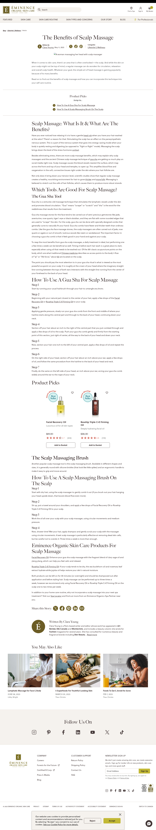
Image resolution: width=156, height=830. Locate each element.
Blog (4, 30)
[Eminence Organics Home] (19, 10)
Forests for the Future (47, 765)
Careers (40, 760)
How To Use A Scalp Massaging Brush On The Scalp (80, 109)
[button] (140, 10)
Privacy (36, 806)
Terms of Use (57, 806)
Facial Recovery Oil (56, 422)
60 (58, 256)
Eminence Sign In (116, 806)
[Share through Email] (82, 608)
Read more (92, 634)
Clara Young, (48, 47)
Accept (112, 820)
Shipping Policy (78, 765)
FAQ (73, 775)
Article (24, 30)
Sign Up (144, 771)
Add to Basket (60, 445)
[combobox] (59, 9)
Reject (92, 820)
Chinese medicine (69, 253)
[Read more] (30, 670)
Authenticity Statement (75, 806)
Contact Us (76, 770)
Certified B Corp (44, 770)
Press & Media (43, 775)
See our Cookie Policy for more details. (60, 824)
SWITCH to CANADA (146, 806)
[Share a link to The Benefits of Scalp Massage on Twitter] (71, 46)
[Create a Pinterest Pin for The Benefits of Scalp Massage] (81, 46)
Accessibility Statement (97, 806)
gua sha (93, 159)
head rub (87, 135)
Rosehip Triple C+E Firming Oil (59, 301)
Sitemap (46, 806)
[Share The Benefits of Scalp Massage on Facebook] (76, 46)
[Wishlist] (72, 392)
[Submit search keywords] (39, 9)
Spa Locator (56, 596)
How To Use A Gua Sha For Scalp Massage (76, 105)
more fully (100, 179)
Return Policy (77, 760)
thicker (88, 179)
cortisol (75, 150)
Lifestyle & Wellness (14, 30)
